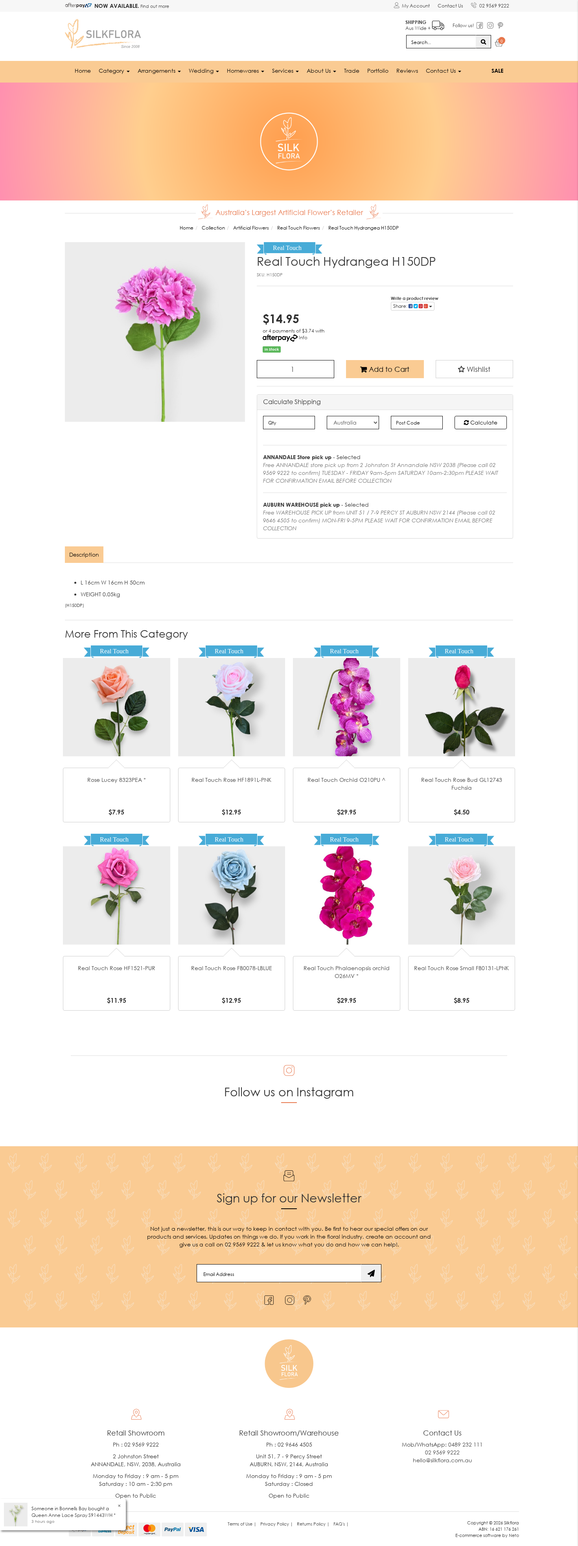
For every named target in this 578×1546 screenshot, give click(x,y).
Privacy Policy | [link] (276, 1523)
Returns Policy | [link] (313, 1523)
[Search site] (483, 41)
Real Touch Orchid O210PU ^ (346, 779)
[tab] (84, 554)
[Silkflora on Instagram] (288, 1298)
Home (83, 70)
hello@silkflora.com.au (442, 1460)
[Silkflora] (104, 31)
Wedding (202, 70)
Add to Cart (388, 369)
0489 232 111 (465, 1444)
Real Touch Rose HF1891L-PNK (231, 779)
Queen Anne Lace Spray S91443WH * (73, 1515)
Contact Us (450, 6)
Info (303, 337)
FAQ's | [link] (341, 1523)
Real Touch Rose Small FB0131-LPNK (461, 968)
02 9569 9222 (494, 6)
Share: (401, 306)
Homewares (243, 70)
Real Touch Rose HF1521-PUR (116, 968)
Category (112, 70)
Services (283, 70)
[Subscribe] (371, 1273)
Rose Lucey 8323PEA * (116, 779)
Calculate (483, 422)
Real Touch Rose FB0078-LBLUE (231, 968)
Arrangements (157, 70)
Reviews (407, 70)
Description (84, 554)
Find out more (154, 6)
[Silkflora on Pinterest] (308, 1298)
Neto (514, 1535)
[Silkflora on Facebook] (268, 1298)
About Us (319, 70)
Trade (351, 70)
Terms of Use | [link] (242, 1523)
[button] (475, 369)
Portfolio (377, 70)
